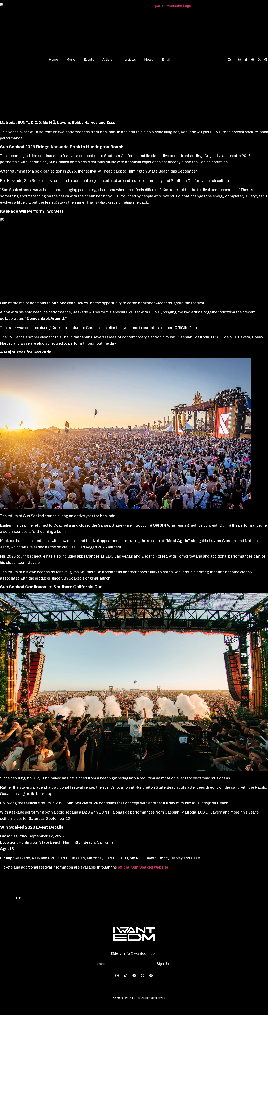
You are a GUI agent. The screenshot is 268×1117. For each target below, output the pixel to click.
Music (70, 59)
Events (89, 59)
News (148, 59)
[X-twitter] (259, 59)
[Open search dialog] (229, 60)
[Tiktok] (246, 59)
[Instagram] (240, 59)
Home (53, 59)
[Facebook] (266, 59)
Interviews (128, 59)
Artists (107, 59)
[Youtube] (253, 59)
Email (165, 59)
